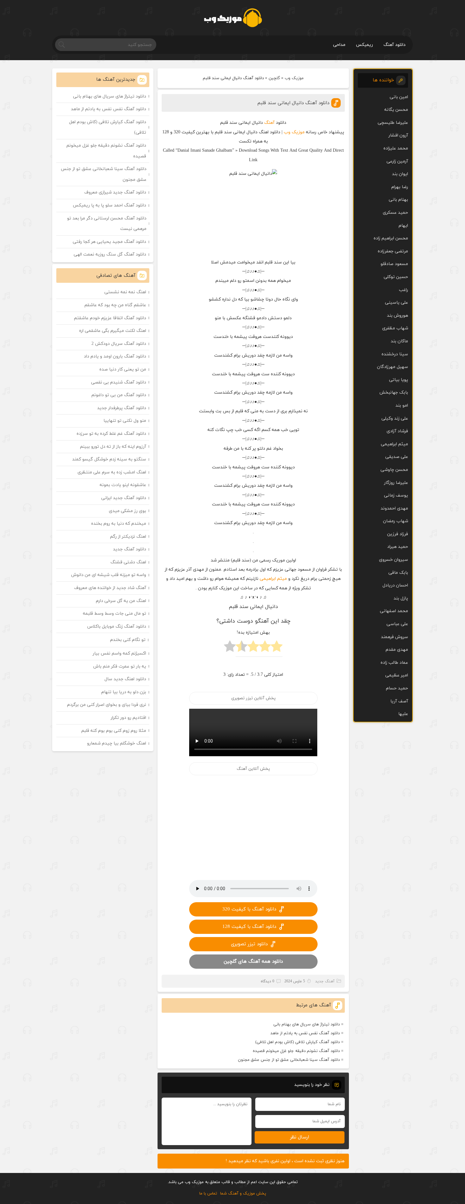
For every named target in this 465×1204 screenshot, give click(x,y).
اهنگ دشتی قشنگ (128, 562)
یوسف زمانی (396, 495)
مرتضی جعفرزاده (393, 251)
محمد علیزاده (395, 148)
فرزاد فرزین (397, 534)
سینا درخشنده (394, 354)
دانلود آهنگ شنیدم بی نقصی (118, 382)
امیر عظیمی (396, 675)
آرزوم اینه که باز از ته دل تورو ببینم (113, 447)
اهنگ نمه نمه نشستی (125, 292)
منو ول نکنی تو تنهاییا (124, 421)
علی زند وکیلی (394, 418)
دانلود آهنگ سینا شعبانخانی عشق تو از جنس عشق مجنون (289, 1060)
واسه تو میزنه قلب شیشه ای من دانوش (108, 575)
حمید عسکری (395, 213)
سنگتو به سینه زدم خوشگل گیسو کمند (109, 459)
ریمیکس (364, 45)
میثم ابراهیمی (273, 579)
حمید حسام (397, 688)
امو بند (401, 405)
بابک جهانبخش (393, 393)
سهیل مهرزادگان (392, 367)
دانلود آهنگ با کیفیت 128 (249, 926)
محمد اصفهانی (394, 611)
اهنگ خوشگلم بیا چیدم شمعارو (116, 743)
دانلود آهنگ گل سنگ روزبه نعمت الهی (110, 254)
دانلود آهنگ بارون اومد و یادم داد (115, 356)
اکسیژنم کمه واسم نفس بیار (119, 653)
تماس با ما (208, 1193)
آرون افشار (398, 135)
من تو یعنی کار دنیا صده (122, 369)
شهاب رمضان (395, 521)
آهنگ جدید (325, 981)
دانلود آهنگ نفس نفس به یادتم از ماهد (305, 1033)
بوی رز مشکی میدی (127, 511)
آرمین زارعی (397, 161)
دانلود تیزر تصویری (249, 944)
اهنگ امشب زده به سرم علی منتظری (112, 472)
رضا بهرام (399, 187)
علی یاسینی (396, 303)
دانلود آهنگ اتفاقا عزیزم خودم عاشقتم (110, 318)
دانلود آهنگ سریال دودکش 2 (118, 344)
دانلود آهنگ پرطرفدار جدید (121, 408)
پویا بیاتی (398, 380)
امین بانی (399, 97)
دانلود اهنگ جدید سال (125, 679)
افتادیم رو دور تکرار (128, 718)
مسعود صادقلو (394, 264)
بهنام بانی (398, 200)
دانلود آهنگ (394, 45)
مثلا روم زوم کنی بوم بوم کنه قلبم (113, 731)
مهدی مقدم (397, 650)
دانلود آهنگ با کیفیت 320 (249, 909)
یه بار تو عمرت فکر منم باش (119, 666)
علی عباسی (397, 624)
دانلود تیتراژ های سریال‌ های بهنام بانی (306, 1024)
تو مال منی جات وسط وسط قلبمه (114, 614)
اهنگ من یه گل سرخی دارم (121, 601)
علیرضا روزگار (396, 483)
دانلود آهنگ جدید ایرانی (123, 498)
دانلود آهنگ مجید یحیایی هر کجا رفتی (109, 242)
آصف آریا (399, 701)
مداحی (339, 45)
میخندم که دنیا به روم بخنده (118, 524)
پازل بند (401, 598)
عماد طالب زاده (394, 663)
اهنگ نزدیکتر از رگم (128, 537)
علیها (403, 714)
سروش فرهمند (394, 637)
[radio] (276, 648)
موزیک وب (294, 78)
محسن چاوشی (394, 470)
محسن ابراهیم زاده (391, 238)
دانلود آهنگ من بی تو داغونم (118, 395)
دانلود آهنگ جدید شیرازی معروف (115, 192)
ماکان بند (399, 341)
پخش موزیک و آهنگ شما (243, 1193)
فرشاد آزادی (397, 431)
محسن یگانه (396, 110)
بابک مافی (398, 573)
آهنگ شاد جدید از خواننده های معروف (110, 588)
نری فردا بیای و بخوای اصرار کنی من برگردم (106, 705)
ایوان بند (400, 174)
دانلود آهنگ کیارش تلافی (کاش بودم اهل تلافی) (297, 1042)
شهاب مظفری (395, 328)
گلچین (274, 78)
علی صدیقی (396, 457)
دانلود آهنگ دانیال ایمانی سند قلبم (293, 103)
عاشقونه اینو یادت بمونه (123, 485)
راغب (403, 290)
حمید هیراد (397, 547)
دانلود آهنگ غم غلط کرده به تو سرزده (111, 434)
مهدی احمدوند (394, 508)
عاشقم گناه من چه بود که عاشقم (115, 305)
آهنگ (269, 123)
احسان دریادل (395, 585)
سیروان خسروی (393, 560)
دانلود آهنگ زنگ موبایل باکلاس (116, 627)
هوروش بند (397, 316)
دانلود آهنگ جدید (129, 549)
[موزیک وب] (232, 17)
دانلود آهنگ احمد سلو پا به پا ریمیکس (109, 205)
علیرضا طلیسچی (393, 123)
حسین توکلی (396, 277)
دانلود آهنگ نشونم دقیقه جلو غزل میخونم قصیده (296, 1051)
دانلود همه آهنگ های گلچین (253, 961)
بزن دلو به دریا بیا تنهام (123, 692)
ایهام (403, 226)
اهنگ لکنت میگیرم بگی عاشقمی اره (112, 331)
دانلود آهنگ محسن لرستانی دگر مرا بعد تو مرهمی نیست (106, 223)
